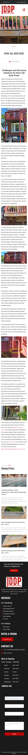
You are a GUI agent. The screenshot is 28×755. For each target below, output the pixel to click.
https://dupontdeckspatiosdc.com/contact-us (13, 449)
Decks (14, 46)
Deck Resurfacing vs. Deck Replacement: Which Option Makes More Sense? (13, 492)
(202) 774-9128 (10, 442)
